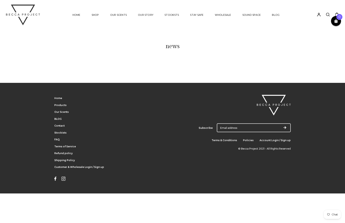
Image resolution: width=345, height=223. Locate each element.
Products (60, 105)
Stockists (60, 132)
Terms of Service (65, 146)
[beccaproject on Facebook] (55, 179)
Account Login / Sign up (275, 140)
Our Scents (61, 111)
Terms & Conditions (224, 140)
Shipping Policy (64, 160)
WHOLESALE (223, 14)
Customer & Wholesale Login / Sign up (79, 167)
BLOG (276, 14)
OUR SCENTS (118, 14)
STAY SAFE (196, 14)
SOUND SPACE (251, 14)
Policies (248, 140)
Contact (59, 125)
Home (58, 98)
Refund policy (63, 153)
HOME (76, 14)
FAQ (57, 139)
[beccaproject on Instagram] (63, 179)
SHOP (95, 14)
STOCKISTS (172, 14)
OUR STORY (145, 14)
